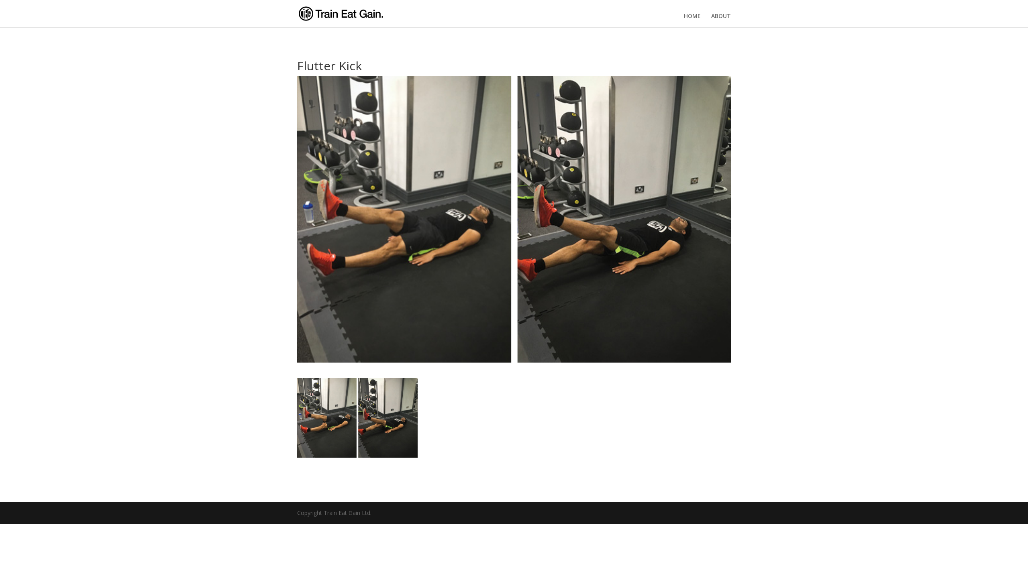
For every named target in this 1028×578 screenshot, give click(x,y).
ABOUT (721, 16)
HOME (692, 16)
